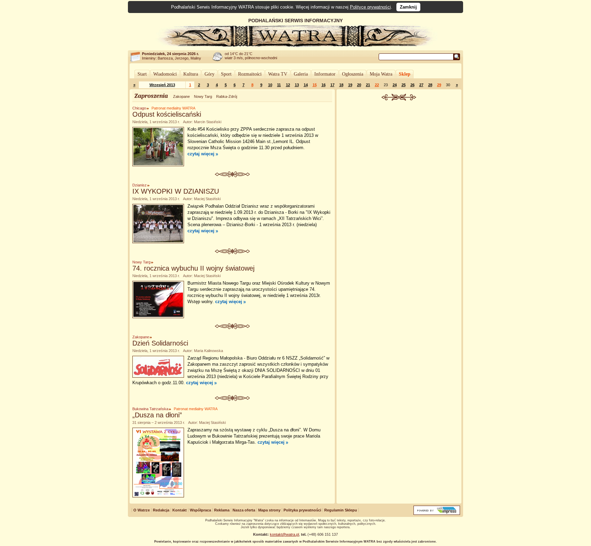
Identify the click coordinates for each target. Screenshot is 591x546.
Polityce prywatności (370, 7)
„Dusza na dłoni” (157, 415)
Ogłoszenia (352, 74)
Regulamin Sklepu (340, 510)
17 (332, 85)
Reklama (221, 510)
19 (350, 85)
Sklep (404, 74)
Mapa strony (269, 510)
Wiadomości (165, 74)
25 (404, 85)
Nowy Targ (203, 96)
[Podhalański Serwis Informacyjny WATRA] (295, 46)
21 (368, 85)
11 (279, 85)
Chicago (139, 108)
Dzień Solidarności (160, 343)
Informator (325, 74)
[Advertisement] (399, 152)
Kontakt (179, 510)
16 (323, 85)
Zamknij (408, 7)
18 (341, 85)
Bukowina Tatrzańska (150, 409)
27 (421, 85)
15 (315, 85)
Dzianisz (139, 185)
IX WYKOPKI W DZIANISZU (175, 191)
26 (412, 85)
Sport (226, 74)
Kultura (190, 74)
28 (430, 85)
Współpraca (200, 510)
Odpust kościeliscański (166, 114)
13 (297, 85)
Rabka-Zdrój (226, 96)
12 (288, 85)
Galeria (301, 74)
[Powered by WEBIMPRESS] (436, 513)
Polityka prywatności (302, 510)
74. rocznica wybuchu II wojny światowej (193, 268)
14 (306, 85)
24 (395, 85)
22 (377, 85)
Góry (209, 74)
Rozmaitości (250, 74)
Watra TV (277, 74)
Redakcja (161, 510)
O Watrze (141, 510)
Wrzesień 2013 (162, 85)
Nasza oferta (244, 510)
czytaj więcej (200, 153)
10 (270, 85)
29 (439, 85)
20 (359, 85)
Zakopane (181, 96)
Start (142, 74)
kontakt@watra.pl (284, 534)
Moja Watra (381, 74)
